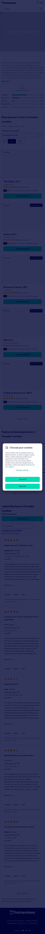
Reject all (22, 486)
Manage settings (22, 470)
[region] (22, 467)
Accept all (22, 479)
